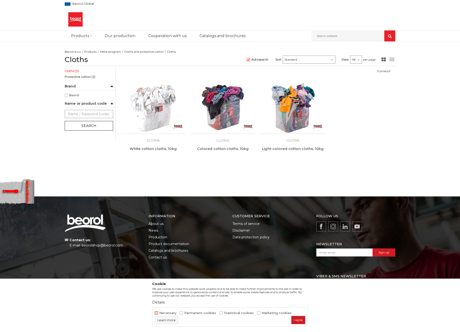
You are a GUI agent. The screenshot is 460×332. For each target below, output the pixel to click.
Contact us (158, 257)
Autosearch (259, 59)
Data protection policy (251, 237)
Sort (279, 59)
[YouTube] (357, 226)
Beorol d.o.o (73, 51)
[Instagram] (333, 226)
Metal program (110, 51)
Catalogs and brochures (168, 250)
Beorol (74, 95)
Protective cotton (80, 77)
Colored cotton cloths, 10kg (223, 149)
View (345, 59)
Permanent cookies (200, 313)
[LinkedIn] (345, 226)
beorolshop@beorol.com (102, 245)
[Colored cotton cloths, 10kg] (223, 107)
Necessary (167, 313)
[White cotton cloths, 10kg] (153, 107)
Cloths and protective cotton (144, 51)
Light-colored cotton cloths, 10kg (293, 149)
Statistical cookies (239, 313)
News (153, 230)
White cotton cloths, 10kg (153, 149)
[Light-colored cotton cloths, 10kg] (293, 107)
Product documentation (169, 244)
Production (158, 237)
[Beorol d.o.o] (75, 19)
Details (158, 302)
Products (90, 51)
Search (88, 126)
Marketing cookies (277, 313)
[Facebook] (321, 226)
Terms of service (246, 224)
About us (156, 224)
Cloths (72, 71)
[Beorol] (178, 126)
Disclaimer (241, 230)
